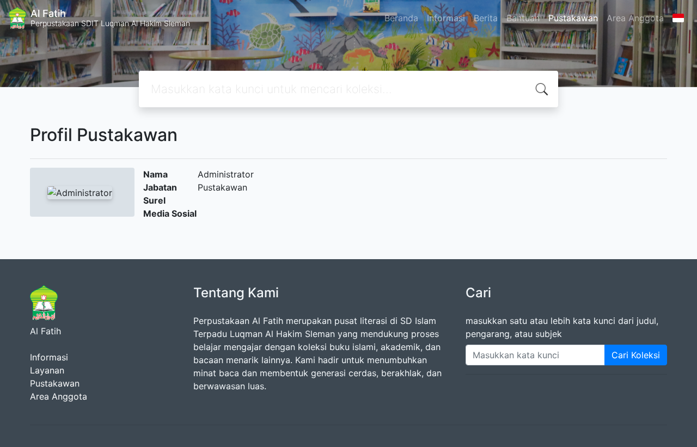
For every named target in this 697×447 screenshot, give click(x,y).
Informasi (446, 18)
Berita (486, 18)
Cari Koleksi (636, 355)
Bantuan (523, 18)
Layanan (47, 370)
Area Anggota (635, 18)
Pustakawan (573, 18)
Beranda (401, 18)
